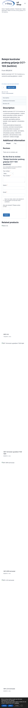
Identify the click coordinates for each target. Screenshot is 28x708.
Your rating (6, 171)
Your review (7, 175)
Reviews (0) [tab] (6, 103)
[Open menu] (25, 3)
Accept (4, 705)
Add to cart (11, 87)
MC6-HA (6, 334)
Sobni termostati (9, 93)
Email (5, 192)
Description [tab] (6, 97)
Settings (17, 705)
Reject (10, 705)
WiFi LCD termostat (9, 688)
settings (17, 703)
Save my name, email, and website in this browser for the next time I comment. (14, 200)
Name (5, 185)
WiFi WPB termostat (9, 571)
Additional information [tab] (9, 100)
